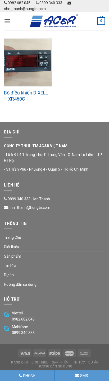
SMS (83, 375)
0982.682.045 (18, 3)
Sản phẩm (12, 256)
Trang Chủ (12, 237)
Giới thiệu (11, 247)
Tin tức (10, 265)
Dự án (9, 275)
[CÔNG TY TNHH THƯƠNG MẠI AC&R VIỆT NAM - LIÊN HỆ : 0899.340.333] (54, 21)
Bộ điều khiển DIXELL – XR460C (26, 96)
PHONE (28, 375)
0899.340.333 (50, 3)
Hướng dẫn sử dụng (20, 284)
